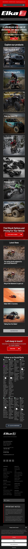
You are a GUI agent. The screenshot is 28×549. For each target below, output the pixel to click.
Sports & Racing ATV (18, 473)
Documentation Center (7, 490)
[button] (26, 527)
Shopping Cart (17, 485)
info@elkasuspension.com (21, 1)
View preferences (14, 544)
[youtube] (10, 461)
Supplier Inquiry (6, 473)
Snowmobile (16, 476)
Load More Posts (14, 330)
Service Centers (17, 493)
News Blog (5, 474)
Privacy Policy (14, 547)
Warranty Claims (17, 495)
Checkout (16, 486)
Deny (14, 540)
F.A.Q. (4, 488)
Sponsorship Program (7, 494)
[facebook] (4, 461)
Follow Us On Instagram (14, 425)
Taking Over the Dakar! (10, 324)
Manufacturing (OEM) (18, 481)
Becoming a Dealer (7, 484)
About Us (5, 470)
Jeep (15, 470)
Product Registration (7, 493)
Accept (14, 537)
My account (16, 488)
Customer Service (6, 491)
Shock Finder (17, 468)
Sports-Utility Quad (18, 475)
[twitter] (13, 461)
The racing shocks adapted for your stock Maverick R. (13, 262)
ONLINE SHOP (17, 483)
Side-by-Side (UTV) (18, 472)
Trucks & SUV (17, 469)
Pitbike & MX (16, 479)
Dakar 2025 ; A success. (11, 304)
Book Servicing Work (18, 492)
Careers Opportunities (7, 472)
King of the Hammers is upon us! (13, 283)
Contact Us (5, 477)
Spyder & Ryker (17, 478)
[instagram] (7, 461)
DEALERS (5, 480)
